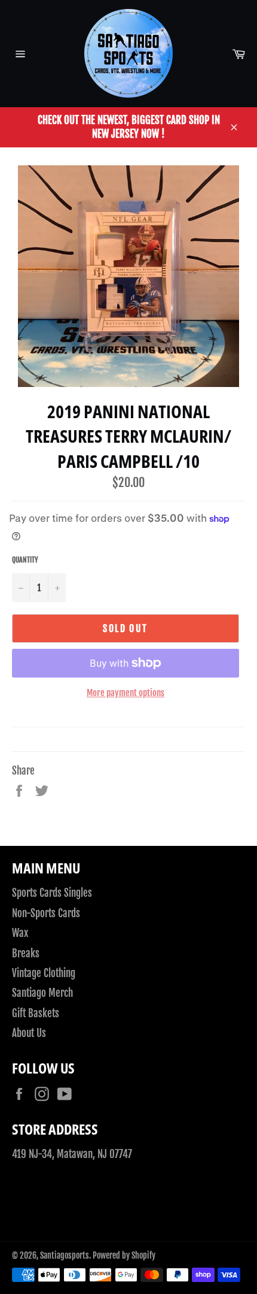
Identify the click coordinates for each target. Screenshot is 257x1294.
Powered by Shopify (124, 1255)
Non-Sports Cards (46, 913)
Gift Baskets (35, 1013)
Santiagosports (64, 1255)
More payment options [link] (125, 693)
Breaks (25, 953)
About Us (29, 1033)
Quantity (25, 559)
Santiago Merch (42, 993)
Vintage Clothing (43, 973)
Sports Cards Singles (52, 893)
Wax (20, 933)
